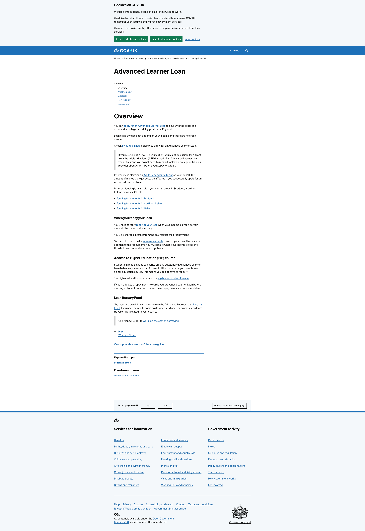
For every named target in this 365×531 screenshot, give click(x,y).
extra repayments (153, 241)
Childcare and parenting (128, 459)
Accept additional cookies (131, 39)
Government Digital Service (170, 508)
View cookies (192, 39)
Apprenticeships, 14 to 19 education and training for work (178, 58)
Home (117, 58)
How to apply (124, 99)
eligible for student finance (173, 278)
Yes (151, 405)
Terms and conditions (200, 504)
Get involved (215, 485)
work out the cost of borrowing (161, 320)
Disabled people (123, 478)
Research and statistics (222, 459)
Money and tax (169, 465)
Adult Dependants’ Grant (158, 175)
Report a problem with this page (229, 405)
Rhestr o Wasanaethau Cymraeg (132, 508)
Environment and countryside (178, 453)
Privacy (126, 504)
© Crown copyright (240, 522)
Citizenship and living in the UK (132, 465)
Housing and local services (176, 459)
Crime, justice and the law (129, 472)
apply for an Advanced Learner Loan (145, 125)
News (211, 446)
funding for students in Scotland (135, 198)
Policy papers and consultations (226, 465)
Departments (216, 440)
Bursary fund (124, 104)
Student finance (122, 362)
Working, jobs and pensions (177, 485)
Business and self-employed (130, 453)
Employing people (171, 446)
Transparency (216, 472)
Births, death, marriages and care (133, 446)
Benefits (119, 440)
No (168, 405)
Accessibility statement (159, 504)
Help (117, 504)
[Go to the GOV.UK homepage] (125, 50)
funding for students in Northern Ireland (140, 203)
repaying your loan (147, 224)
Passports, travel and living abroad (181, 472)
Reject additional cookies (166, 39)
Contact (181, 504)
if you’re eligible (131, 145)
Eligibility (122, 96)
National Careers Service (126, 375)
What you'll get (125, 92)
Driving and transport (126, 485)
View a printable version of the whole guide (139, 344)
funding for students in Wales (134, 208)
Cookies (138, 504)
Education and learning (135, 58)
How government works (222, 478)
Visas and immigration (173, 478)
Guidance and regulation (222, 453)
